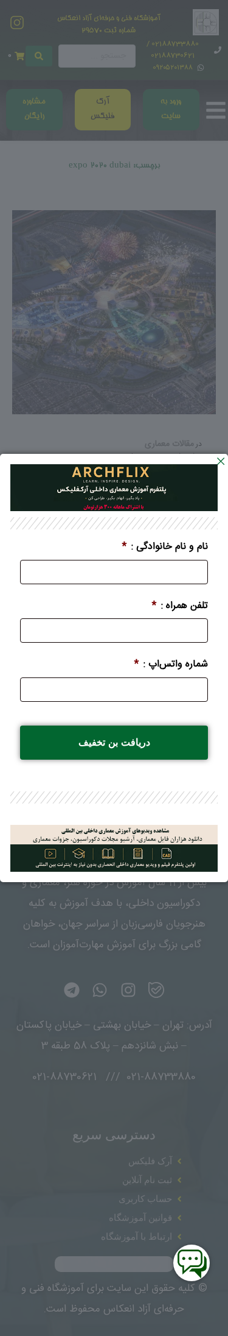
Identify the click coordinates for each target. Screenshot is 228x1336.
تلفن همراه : (180, 606)
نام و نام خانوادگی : (165, 547)
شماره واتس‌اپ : (171, 665)
